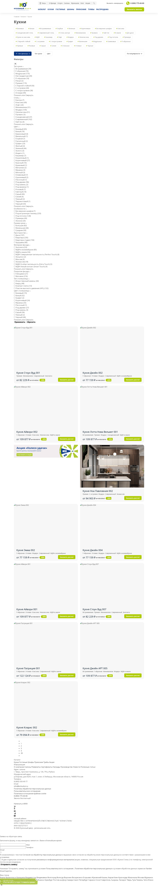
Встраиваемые (45, 28)
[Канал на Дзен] (15, 816)
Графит (70, 41)
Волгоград (52, 877)
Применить (20, 322)
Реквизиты (36, 767)
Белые (32, 28)
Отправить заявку (9, 864)
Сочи (98, 880)
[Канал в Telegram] (15, 813)
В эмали (118, 33)
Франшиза (75, 3)
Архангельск (11, 877)
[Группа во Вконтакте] (15, 806)
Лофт (60, 37)
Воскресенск (77, 877)
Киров (111, 877)
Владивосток (31, 877)
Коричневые (85, 28)
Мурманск (148, 877)
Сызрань (115, 880)
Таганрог (123, 880)
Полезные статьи (88, 767)
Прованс (94, 33)
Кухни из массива (23, 37)
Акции (87, 3)
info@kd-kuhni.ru (21, 786)
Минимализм (81, 33)
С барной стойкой (23, 41)
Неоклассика (84, 37)
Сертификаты (46, 767)
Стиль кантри (65, 33)
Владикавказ (42, 877)
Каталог (42, 9)
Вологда (60, 877)
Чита (145, 880)
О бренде (52, 3)
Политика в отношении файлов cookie (30, 793)
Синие (53, 46)
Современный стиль (46, 33)
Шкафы (70, 9)
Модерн (71, 37)
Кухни (51, 9)
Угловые (78, 46)
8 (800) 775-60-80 (137, 3)
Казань (105, 877)
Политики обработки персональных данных (93, 868)
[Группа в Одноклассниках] (14, 809)
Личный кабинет (20, 818)
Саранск (92, 880)
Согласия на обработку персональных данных (42, 855)
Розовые (32, 46)
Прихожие (81, 9)
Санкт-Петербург (81, 880)
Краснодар (123, 877)
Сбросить (31, 322)
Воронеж (68, 877)
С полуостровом (56, 41)
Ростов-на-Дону (60, 880)
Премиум (127, 37)
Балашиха (21, 877)
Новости (76, 767)
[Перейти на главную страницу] (22, 10)
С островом (40, 41)
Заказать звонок (134, 9)
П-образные (126, 41)
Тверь (129, 880)
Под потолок (113, 37)
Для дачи (130, 33)
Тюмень (139, 880)
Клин (116, 877)
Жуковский (97, 877)
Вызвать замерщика (115, 3)
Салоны (67, 3)
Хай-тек (106, 33)
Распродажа (102, 9)
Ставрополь (105, 880)
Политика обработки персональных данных (32, 789)
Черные (90, 46)
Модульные (97, 41)
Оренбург (48, 880)
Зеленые (72, 28)
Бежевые (20, 28)
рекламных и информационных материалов (55, 859)
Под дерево (99, 37)
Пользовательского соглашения (60, 868)
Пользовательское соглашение (27, 791)
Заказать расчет (67, 380)
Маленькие (83, 41)
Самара (70, 880)
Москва (141, 877)
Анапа (3, 877)
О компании (19, 767)
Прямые (20, 46)
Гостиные (60, 9)
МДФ (38, 37)
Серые (43, 46)
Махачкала (133, 877)
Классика (120, 28)
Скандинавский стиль (25, 33)
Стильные (65, 46)
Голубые (60, 28)
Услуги (60, 3)
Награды (56, 767)
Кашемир (48, 37)
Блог (82, 3)
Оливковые (111, 41)
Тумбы (91, 9)
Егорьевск (87, 877)
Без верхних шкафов (104, 28)
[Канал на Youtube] (15, 811)
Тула (134, 880)
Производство (67, 767)
